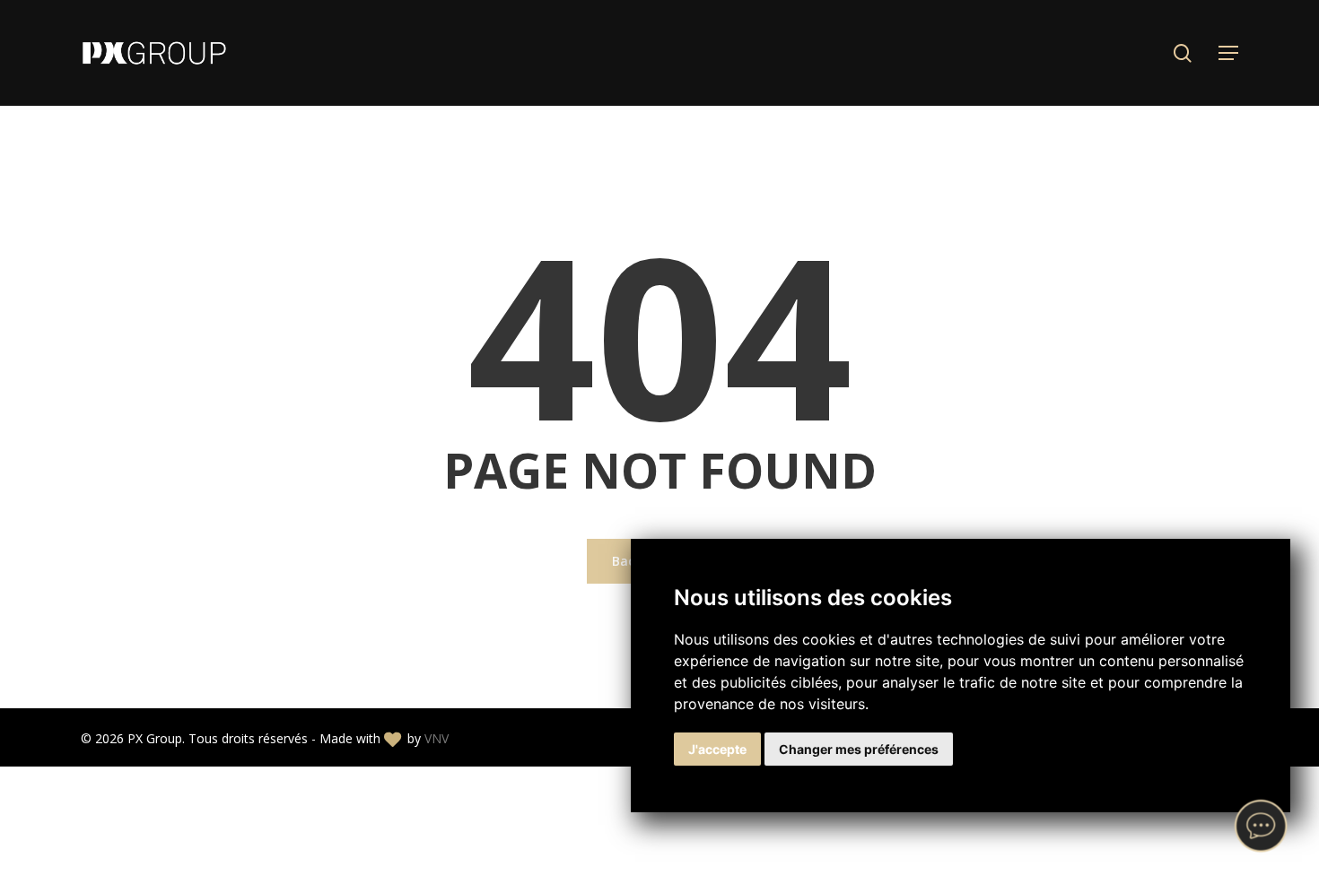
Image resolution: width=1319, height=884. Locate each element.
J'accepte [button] (717, 749)
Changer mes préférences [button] (859, 749)
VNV (436, 738)
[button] (1228, 53)
